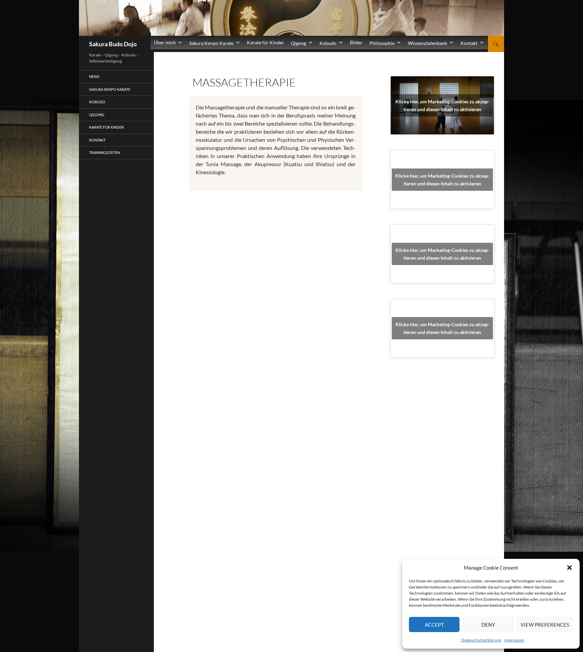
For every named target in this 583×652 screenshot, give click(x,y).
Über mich (165, 42)
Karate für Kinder (265, 42)
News (94, 76)
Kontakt (97, 140)
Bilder (356, 42)
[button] (569, 567)
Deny (488, 625)
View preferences (545, 625)
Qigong (96, 114)
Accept (434, 625)
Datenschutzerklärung (481, 640)
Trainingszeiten (104, 152)
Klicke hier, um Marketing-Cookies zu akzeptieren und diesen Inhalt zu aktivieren (442, 105)
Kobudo (97, 102)
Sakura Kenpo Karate (109, 89)
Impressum (514, 640)
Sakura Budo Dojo (113, 44)
